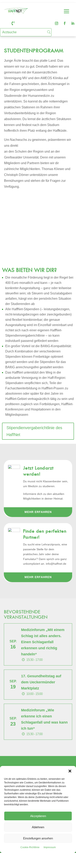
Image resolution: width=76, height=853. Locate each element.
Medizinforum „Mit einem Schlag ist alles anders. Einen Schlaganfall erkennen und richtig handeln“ (42, 642)
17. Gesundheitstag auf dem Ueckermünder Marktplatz (41, 682)
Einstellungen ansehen (38, 838)
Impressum (50, 847)
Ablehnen (38, 827)
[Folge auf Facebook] (64, 23)
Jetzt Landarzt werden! (38, 471)
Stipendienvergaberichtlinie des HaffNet (34, 431)
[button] (70, 771)
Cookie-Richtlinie (30, 847)
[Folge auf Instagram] (56, 23)
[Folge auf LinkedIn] (73, 23)
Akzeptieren (38, 816)
